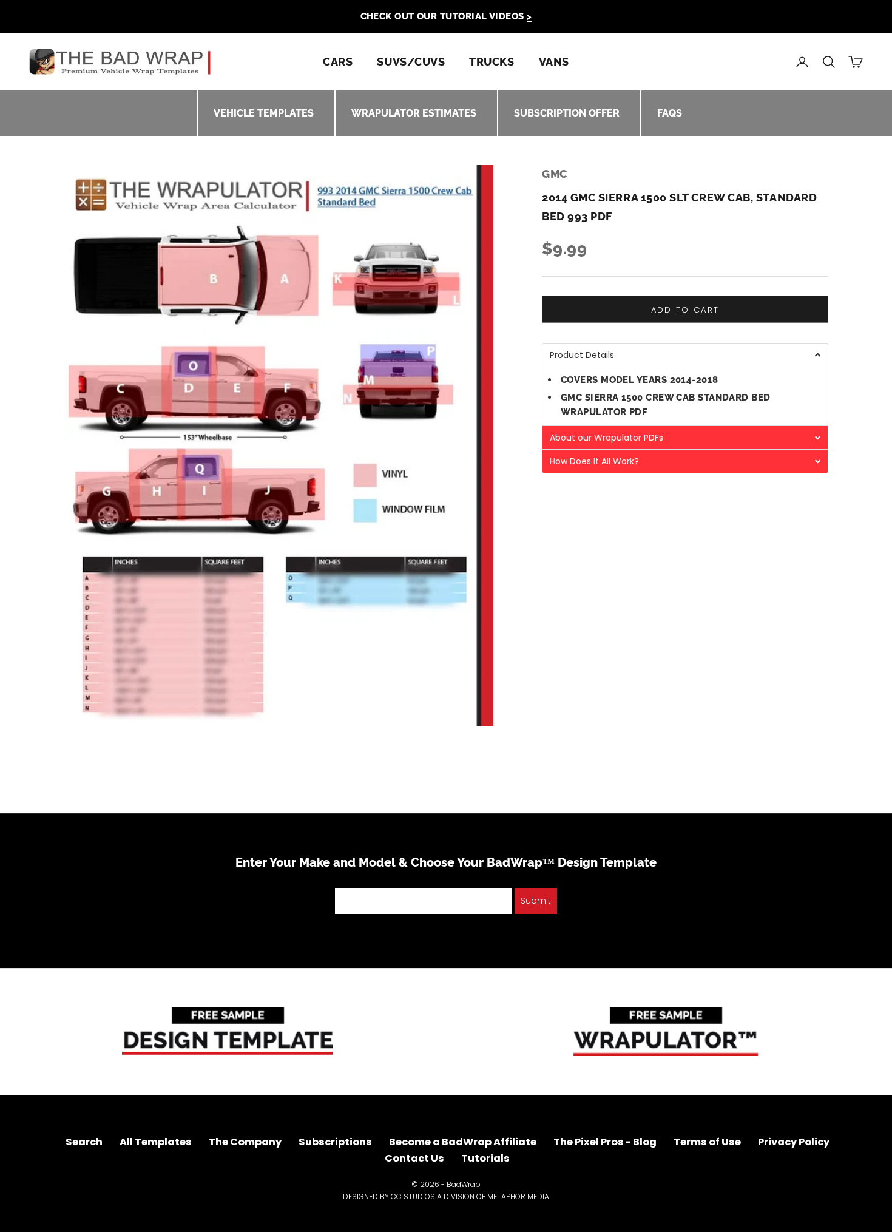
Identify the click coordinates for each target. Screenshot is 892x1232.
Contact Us (414, 1158)
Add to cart (685, 310)
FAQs (669, 113)
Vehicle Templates (264, 113)
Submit (536, 901)
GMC (554, 174)
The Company (245, 1142)
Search (84, 1142)
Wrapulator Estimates (413, 113)
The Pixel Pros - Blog (605, 1142)
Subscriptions (335, 1142)
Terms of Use (707, 1142)
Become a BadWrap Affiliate (462, 1142)
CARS (338, 61)
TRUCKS (491, 61)
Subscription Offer (567, 113)
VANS (554, 61)
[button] (685, 355)
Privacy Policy (793, 1142)
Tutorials (485, 1158)
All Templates (156, 1142)
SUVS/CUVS (411, 61)
